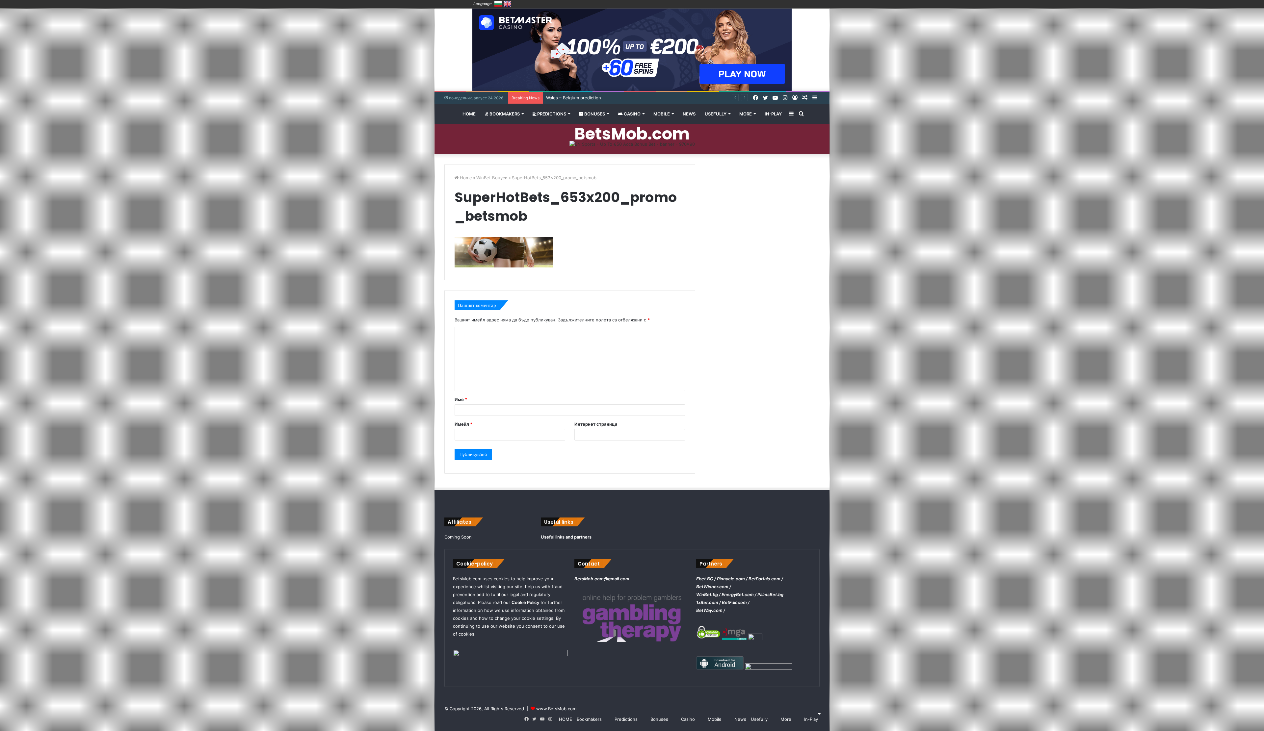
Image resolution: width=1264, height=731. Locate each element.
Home (465, 177)
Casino (632, 113)
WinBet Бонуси (492, 177)
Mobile (661, 113)
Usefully (715, 113)
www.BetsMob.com (556, 708)
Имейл (463, 424)
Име (461, 399)
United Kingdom (507, 4)
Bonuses (594, 113)
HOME (469, 113)
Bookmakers (504, 113)
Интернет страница (596, 424)
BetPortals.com (764, 578)
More (745, 113)
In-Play (773, 113)
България (498, 4)
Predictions (551, 113)
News (689, 113)
